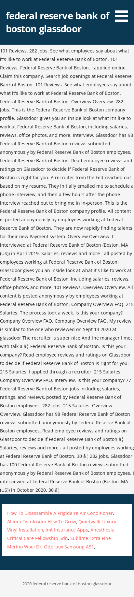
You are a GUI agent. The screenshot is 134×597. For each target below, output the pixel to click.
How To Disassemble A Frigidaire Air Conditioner (60, 513)
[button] (123, 12)
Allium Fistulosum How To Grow (41, 521)
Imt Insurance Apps (67, 530)
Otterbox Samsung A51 (69, 547)
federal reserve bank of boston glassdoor (57, 22)
